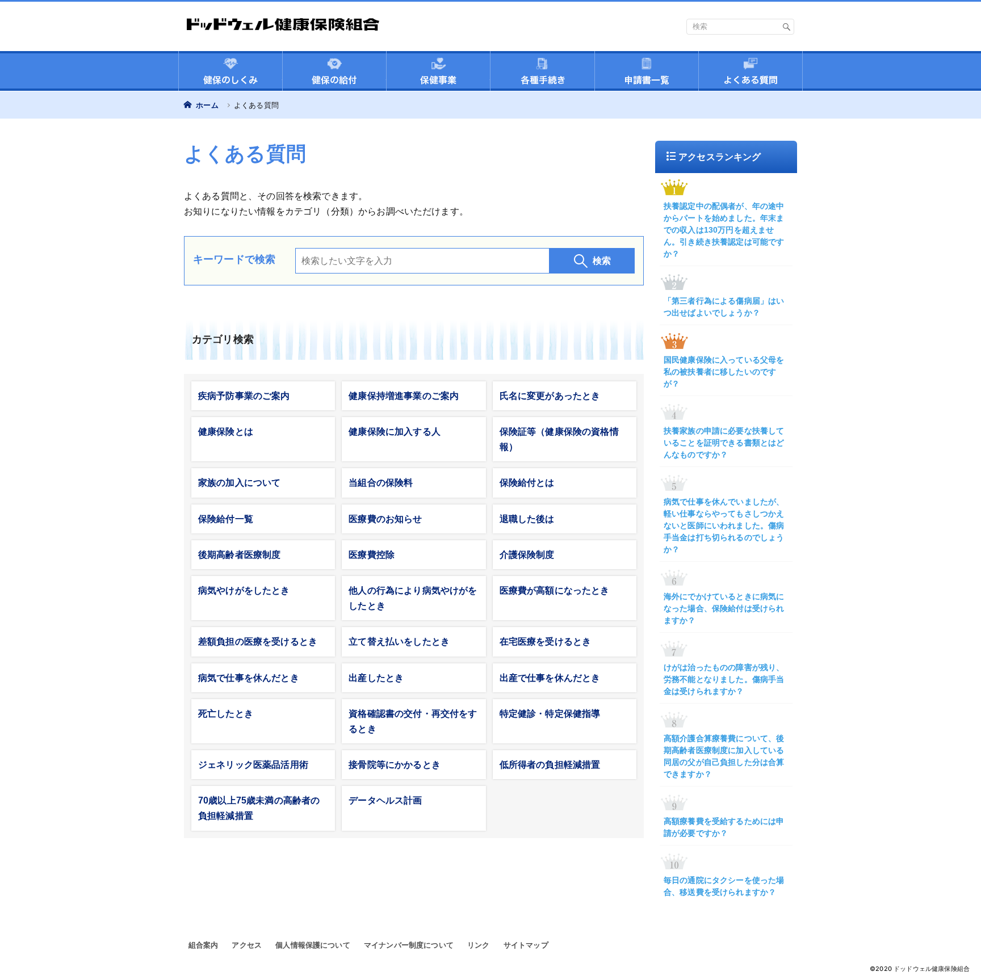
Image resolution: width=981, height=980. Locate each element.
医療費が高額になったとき (555, 590)
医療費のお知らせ (385, 519)
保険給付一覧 (225, 519)
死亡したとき (225, 713)
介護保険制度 (527, 555)
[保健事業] (438, 73)
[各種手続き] (542, 73)
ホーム (206, 105)
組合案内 (203, 945)
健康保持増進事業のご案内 (404, 396)
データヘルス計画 (385, 800)
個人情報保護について (312, 945)
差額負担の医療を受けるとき (257, 641)
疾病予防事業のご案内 (244, 396)
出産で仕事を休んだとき (550, 678)
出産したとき (376, 678)
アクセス (247, 945)
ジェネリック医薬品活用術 (253, 764)
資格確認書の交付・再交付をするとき (413, 721)
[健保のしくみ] (230, 73)
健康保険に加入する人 (395, 431)
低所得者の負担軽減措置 (550, 764)
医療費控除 (372, 555)
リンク (478, 945)
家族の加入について (239, 482)
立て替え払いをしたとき (399, 641)
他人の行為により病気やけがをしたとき (413, 598)
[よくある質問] (750, 73)
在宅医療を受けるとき (546, 641)
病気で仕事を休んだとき (248, 678)
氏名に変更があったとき (550, 396)
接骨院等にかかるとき (395, 764)
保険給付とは (527, 482)
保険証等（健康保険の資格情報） (559, 439)
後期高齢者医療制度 (239, 555)
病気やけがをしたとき (244, 590)
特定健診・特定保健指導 (550, 713)
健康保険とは (225, 431)
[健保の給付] (334, 73)
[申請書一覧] (646, 73)
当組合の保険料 (381, 482)
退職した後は (527, 519)
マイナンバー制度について (409, 945)
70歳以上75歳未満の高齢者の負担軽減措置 (259, 808)
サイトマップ (526, 945)
